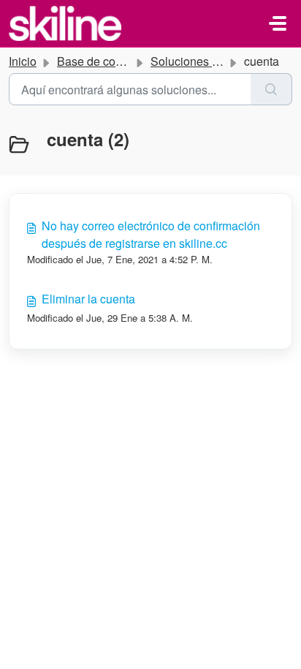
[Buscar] (271, 89)
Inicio (23, 61)
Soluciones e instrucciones (220, 61)
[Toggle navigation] (277, 23)
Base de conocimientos (117, 61)
